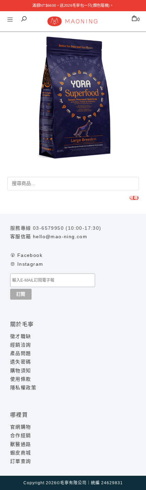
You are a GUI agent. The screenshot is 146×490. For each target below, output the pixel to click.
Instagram (30, 264)
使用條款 (20, 379)
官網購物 (20, 427)
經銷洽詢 (20, 344)
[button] (23, 19)
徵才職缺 (20, 336)
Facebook (29, 255)
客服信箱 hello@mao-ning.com (48, 236)
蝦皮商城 (20, 452)
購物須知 (20, 370)
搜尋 (133, 197)
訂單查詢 (20, 461)
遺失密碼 (20, 361)
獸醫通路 (20, 444)
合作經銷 (20, 435)
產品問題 (20, 353)
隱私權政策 (23, 387)
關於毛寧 (22, 324)
